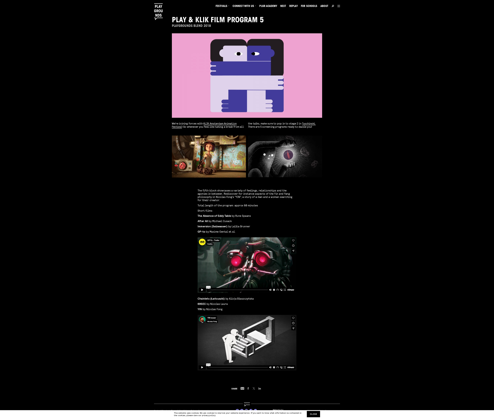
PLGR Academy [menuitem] (268, 6)
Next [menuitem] (283, 6)
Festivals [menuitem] (221, 6)
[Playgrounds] (159, 7)
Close (313, 414)
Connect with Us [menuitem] (243, 6)
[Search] (332, 6)
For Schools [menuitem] (309, 6)
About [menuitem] (324, 6)
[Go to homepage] (247, 404)
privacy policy (208, 415)
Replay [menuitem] (293, 6)
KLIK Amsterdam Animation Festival (204, 125)
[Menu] (337, 6)
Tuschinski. (309, 123)
